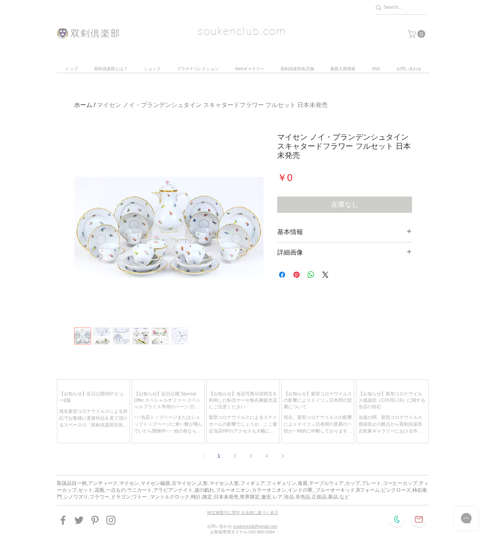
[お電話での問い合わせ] (396, 519)
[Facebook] (63, 520)
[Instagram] (111, 520)
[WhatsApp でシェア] (311, 274)
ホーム (83, 105)
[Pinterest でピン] (296, 274)
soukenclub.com (242, 31)
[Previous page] (203, 456)
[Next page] (283, 456)
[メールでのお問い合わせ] (418, 519)
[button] (417, 34)
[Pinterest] (95, 520)
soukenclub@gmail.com (255, 526)
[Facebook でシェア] (282, 274)
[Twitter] (79, 520)
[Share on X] (325, 274)
